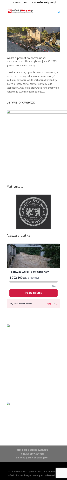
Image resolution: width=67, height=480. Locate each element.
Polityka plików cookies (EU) (31, 457)
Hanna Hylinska (33, 61)
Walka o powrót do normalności (26, 58)
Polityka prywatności (32, 453)
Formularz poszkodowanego (32, 449)
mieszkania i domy (25, 65)
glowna (10, 65)
